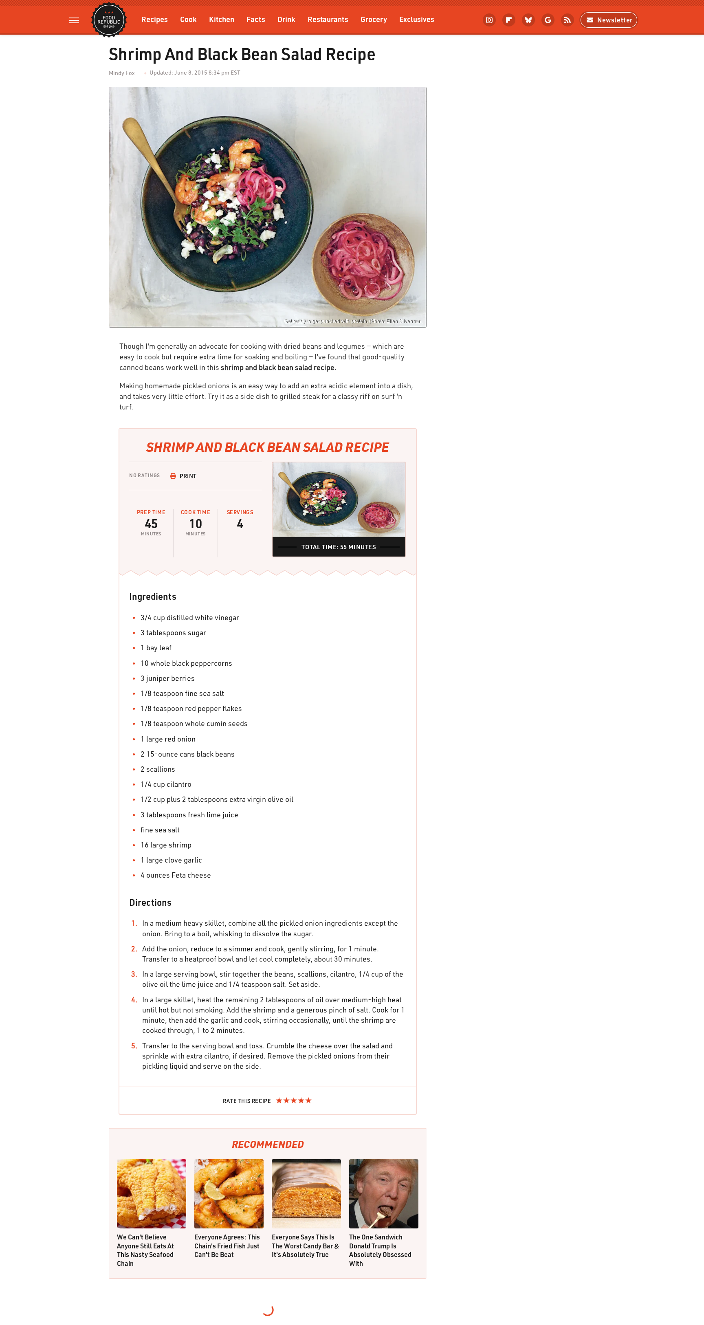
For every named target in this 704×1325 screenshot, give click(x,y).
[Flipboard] (508, 19)
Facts (255, 19)
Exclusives (416, 19)
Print (188, 475)
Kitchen (221, 19)
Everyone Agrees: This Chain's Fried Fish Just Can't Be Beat (227, 1246)
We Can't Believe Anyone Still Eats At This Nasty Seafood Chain (145, 1250)
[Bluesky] (528, 19)
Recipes (154, 19)
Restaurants (328, 19)
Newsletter (615, 19)
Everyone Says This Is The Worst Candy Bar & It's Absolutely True (305, 1246)
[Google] (547, 19)
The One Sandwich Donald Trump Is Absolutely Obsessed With (380, 1250)
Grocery (374, 19)
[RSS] (567, 19)
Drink (286, 19)
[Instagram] (489, 19)
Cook (188, 19)
